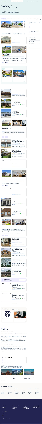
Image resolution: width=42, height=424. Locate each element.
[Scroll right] (40, 18)
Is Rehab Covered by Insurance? (36, 405)
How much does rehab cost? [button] (32, 39)
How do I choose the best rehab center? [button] (33, 45)
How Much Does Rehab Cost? (36, 407)
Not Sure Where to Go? (4, 402)
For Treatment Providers (5, 411)
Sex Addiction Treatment (25, 409)
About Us (3, 414)
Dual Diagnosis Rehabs (25, 407)
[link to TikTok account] (6, 418)
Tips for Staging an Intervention (36, 406)
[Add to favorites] (10, 37)
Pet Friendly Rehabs (14, 409)
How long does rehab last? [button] (32, 41)
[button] (5, 19)
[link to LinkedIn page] (3, 418)
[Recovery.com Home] (4, 1)
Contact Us (3, 415)
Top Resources (35, 402)
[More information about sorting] (40, 19)
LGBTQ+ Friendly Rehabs (14, 407)
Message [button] (7, 62)
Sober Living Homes (14, 406)
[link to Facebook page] (9, 418)
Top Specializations (25, 402)
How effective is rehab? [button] (31, 43)
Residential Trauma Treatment (26, 408)
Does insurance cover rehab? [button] (32, 37)
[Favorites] (40, 1)
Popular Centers (14, 402)
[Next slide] (24, 28)
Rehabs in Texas (3, 406)
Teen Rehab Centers (25, 406)
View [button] (2, 62)
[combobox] (17, 1)
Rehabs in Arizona (3, 407)
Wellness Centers (14, 408)
